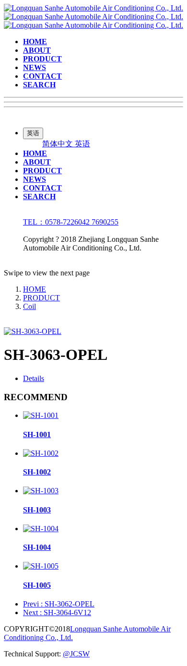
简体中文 (58, 144)
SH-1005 (37, 585)
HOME (34, 289)
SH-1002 (37, 472)
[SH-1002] (40, 453)
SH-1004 (37, 547)
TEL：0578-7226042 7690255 (70, 222)
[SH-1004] (40, 528)
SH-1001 (37, 434)
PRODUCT (41, 298)
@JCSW (76, 654)
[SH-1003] (40, 491)
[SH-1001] (40, 415)
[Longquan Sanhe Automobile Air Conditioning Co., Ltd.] (93, 16)
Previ (58, 604)
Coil (29, 306)
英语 (82, 144)
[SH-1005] (40, 566)
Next (57, 612)
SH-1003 (37, 510)
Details (33, 378)
